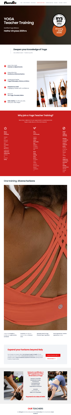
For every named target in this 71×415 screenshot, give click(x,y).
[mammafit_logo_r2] (10, 2)
